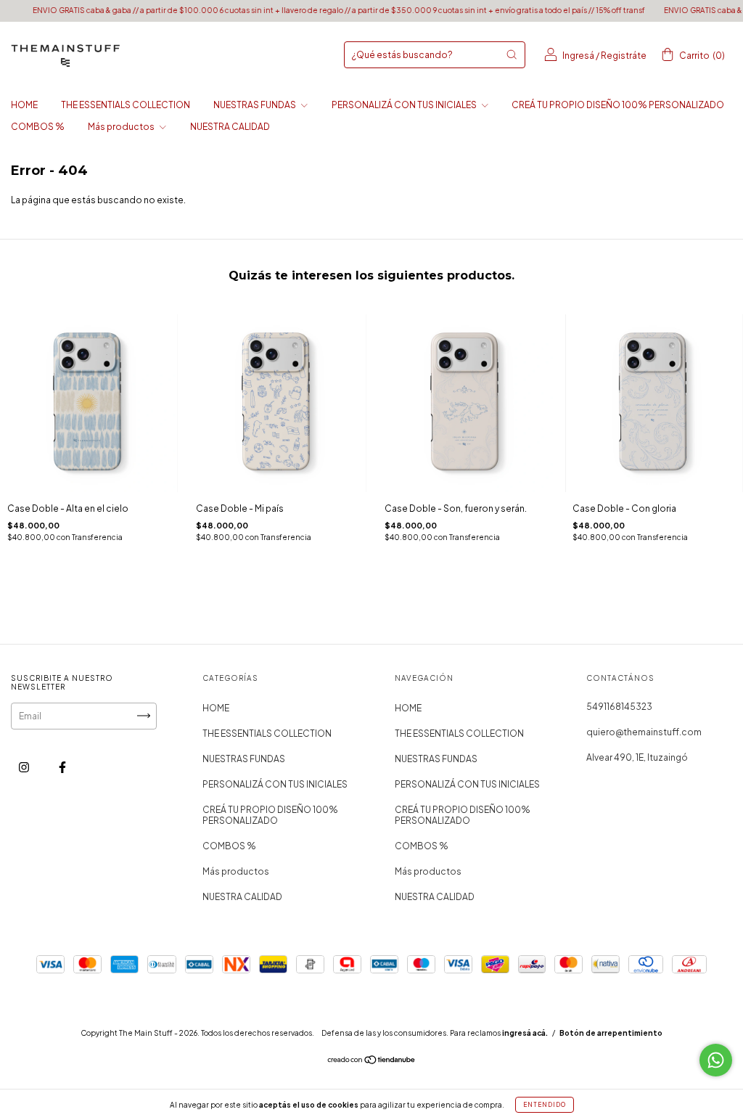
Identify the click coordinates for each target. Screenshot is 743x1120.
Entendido (544, 1104)
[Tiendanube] (372, 1061)
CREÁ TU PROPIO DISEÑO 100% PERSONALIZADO (618, 104)
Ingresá (578, 55)
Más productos (122, 126)
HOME (24, 104)
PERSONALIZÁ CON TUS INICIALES (405, 104)
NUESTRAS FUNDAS (255, 104)
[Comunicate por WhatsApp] (715, 1060)
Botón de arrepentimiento (610, 1033)
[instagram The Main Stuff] (24, 766)
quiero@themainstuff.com (644, 732)
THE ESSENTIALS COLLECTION (125, 104)
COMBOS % (38, 126)
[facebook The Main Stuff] (62, 766)
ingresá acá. (525, 1033)
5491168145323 (619, 706)
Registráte (623, 55)
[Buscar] (511, 54)
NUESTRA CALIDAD (230, 126)
